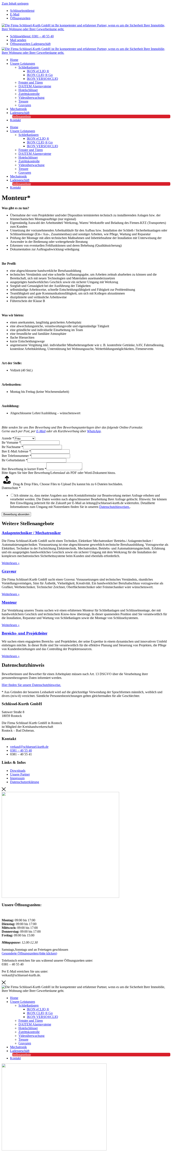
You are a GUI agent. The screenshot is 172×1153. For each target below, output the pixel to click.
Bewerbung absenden (16, 514)
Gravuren (24, 105)
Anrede (8, 438)
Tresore (23, 101)
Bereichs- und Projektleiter (24, 633)
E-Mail (41, 431)
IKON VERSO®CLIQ (42, 78)
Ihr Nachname (12, 447)
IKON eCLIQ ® (38, 71)
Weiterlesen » (11, 563)
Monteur (9, 602)
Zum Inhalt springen (15, 3)
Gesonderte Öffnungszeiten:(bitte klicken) (29, 953)
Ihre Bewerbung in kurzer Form (24, 469)
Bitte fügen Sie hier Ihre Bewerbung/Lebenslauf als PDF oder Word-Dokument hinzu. (59, 473)
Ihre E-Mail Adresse (16, 451)
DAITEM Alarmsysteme (34, 86)
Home (14, 60)
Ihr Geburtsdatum (14, 460)
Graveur (9, 571)
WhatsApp (94, 431)
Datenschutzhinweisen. (114, 507)
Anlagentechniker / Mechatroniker (31, 533)
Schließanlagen (28, 67)
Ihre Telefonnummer (16, 456)
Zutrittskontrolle (29, 94)
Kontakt (15, 120)
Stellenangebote (21, 116)
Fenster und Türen (30, 82)
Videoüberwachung (31, 97)
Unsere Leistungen (22, 63)
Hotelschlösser (28, 90)
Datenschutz (11, 488)
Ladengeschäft (19, 112)
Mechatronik (18, 109)
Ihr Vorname (11, 442)
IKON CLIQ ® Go (40, 75)
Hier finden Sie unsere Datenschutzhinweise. (31, 685)
